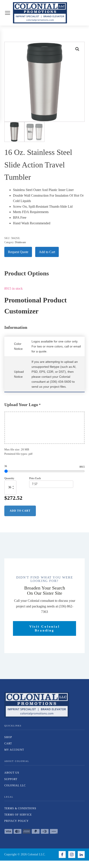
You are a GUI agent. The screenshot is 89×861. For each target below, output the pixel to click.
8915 (82, 466)
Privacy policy (16, 820)
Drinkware (20, 242)
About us (11, 772)
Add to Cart (47, 252)
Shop (8, 737)
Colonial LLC (15, 785)
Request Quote (18, 252)
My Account (14, 749)
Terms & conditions (20, 808)
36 (5, 466)
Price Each (35, 478)
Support (10, 779)
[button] (77, 49)
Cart (8, 743)
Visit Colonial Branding (44, 628)
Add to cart (20, 510)
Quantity (9, 478)
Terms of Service (18, 814)
